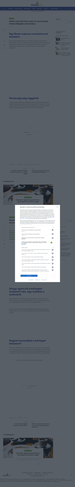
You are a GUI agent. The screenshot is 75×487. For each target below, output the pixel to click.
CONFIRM (29, 275)
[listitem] (37, 227)
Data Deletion (30, 279)
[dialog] (37, 243)
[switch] (52, 230)
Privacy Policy (44, 279)
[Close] (58, 207)
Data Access (37, 279)
